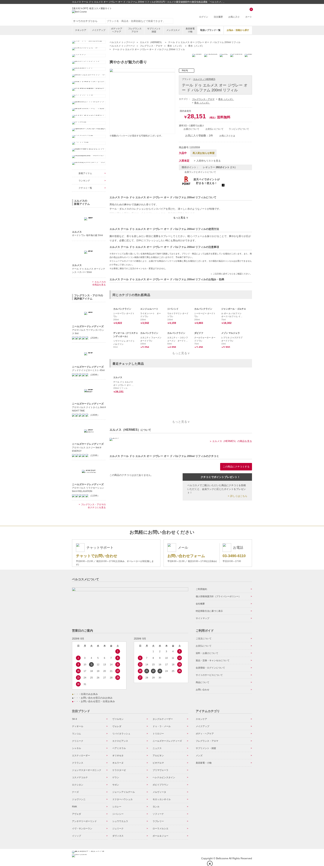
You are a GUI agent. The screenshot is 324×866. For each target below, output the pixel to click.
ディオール (77, 726)
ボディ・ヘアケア (205, 733)
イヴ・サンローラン (82, 828)
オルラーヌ (118, 763)
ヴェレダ (116, 726)
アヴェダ (76, 814)
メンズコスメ (173, 30)
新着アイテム (85, 173)
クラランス (77, 763)
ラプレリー (158, 821)
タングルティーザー (163, 719)
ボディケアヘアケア (116, 30)
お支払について (204, 646)
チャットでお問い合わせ (96, 556)
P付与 (185, 70)
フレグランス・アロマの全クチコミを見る (93, 506)
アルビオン (158, 755)
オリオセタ (118, 755)
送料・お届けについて (207, 653)
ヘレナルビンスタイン (164, 777)
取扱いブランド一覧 (210, 30)
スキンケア (80, 30)
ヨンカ (156, 806)
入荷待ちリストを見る (208, 160)
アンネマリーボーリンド (84, 821)
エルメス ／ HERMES (204, 79)
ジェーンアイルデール (123, 792)
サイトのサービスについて (209, 675)
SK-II (74, 719)
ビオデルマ (158, 763)
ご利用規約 (201, 589)
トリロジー (158, 733)
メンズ (199, 755)
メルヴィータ (159, 792)
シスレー (116, 806)
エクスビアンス (120, 741)
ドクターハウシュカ (122, 799)
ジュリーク (118, 828)
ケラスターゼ (119, 770)
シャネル (76, 748)
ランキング (84, 180)
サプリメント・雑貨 (206, 748)
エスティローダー (81, 755)
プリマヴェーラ (160, 770)
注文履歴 (218, 17)
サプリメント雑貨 (154, 30)
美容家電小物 (190, 30)
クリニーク (77, 741)
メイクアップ (98, 30)
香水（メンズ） (226, 99)
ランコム (76, 733)
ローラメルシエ (160, 828)
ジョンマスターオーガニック (86, 770)
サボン (115, 784)
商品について (202, 682)
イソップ (76, 836)
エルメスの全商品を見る (99, 283)
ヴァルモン (118, 719)
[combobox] (139, 21)
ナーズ (75, 792)
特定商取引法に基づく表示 (209, 611)
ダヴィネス (118, 836)
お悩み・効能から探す (238, 30)
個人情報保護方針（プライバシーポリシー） (218, 596)
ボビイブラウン (160, 784)
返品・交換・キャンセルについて (213, 660)
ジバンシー (118, 814)
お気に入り (234, 17)
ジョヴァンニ (79, 799)
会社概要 (200, 603)
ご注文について (204, 638)
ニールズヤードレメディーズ (167, 741)
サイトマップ (202, 618)
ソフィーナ (158, 814)
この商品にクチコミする (236, 466)
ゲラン (115, 777)
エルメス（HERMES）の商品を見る (232, 441)
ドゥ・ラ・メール (162, 726)
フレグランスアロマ (135, 30)
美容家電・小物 (204, 763)
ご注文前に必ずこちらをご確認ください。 (232, 274)
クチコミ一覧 (85, 188)
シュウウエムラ (120, 821)
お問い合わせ (202, 689)
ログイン (203, 17)
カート (248, 13)
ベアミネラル (119, 748)
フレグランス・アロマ (203, 99)
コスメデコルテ (80, 777)
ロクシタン (77, 784)
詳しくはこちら (238, 496)
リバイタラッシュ (121, 733)
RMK (74, 806)
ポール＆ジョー (160, 836)
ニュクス (157, 748)
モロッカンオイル (162, 799)
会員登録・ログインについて (210, 667)
